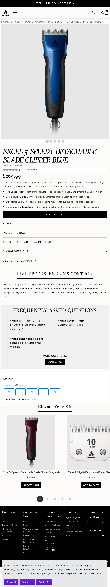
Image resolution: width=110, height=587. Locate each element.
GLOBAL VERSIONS (16, 251)
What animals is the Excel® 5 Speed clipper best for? (27, 325)
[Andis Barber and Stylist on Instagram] (97, 524)
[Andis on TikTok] (105, 524)
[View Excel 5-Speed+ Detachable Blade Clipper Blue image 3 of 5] (55, 141)
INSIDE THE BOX (14, 233)
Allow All (11, 582)
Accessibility (49, 536)
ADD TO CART (31, 485)
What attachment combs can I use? (71, 323)
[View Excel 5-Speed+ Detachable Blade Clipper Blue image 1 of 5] (47, 141)
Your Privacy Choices (49, 548)
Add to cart (55, 214)
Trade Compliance (52, 529)
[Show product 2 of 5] (47, 499)
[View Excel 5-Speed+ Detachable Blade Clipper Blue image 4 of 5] (59, 141)
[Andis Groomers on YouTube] (105, 538)
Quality (5, 539)
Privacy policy (50, 521)
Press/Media (7, 535)
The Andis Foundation (7, 530)
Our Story (6, 521)
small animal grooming (28, 21)
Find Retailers (29, 552)
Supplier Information (49, 541)
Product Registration (28, 547)
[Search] (102, 12)
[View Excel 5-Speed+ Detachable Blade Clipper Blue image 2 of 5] (51, 141)
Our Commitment (9, 525)
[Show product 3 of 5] (55, 499)
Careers (5, 517)
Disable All (44, 582)
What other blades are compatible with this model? (27, 343)
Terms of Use (50, 532)
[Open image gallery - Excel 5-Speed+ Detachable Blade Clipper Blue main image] (55, 81)
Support (26, 525)
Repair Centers (29, 535)
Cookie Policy (94, 573)
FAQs (25, 521)
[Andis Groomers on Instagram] (97, 538)
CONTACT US (55, 362)
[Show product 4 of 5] (62, 499)
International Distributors (28, 541)
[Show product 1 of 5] (40, 499)
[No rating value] (11, 170)
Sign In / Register (73, 517)
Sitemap (69, 535)
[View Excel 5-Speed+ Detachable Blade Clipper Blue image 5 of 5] (63, 141)
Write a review (30, 169)
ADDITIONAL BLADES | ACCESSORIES (28, 242)
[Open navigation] (15, 12)
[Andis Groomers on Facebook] (90, 538)
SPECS (7, 223)
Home (5, 21)
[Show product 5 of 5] (70, 499)
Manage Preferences (71, 526)
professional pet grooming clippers (75, 21)
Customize (27, 582)
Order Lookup (72, 521)
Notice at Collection (52, 525)
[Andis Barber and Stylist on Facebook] (90, 524)
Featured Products (74, 531)
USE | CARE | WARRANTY (20, 260)
